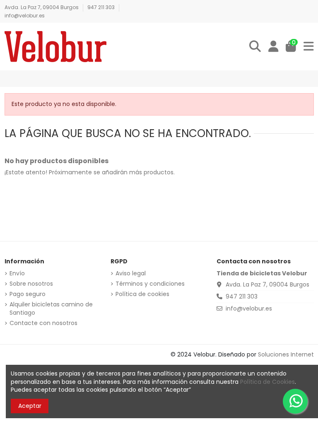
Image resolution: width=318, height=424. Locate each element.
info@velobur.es (25, 15)
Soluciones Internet (286, 354)
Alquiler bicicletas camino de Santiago (51, 309)
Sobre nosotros (31, 284)
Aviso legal (131, 273)
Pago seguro (28, 294)
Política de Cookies (267, 382)
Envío (17, 273)
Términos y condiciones (150, 284)
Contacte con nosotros (43, 323)
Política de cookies (142, 294)
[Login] (273, 47)
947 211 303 (101, 7)
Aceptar (29, 406)
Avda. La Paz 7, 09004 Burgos (42, 7)
